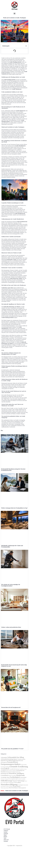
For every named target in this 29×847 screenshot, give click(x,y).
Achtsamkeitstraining (7, 759)
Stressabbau (17, 782)
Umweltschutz (3, 786)
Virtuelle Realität (16, 786)
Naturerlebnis (23, 777)
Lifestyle (6, 833)
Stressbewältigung (9, 784)
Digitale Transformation (19, 759)
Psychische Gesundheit (21, 778)
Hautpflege (3, 771)
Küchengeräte (4, 773)
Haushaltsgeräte (20, 770)
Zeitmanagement (22, 787)
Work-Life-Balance (13, 787)
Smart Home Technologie (8, 782)
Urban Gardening (9, 786)
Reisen (2, 790)
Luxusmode (4, 775)
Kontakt (6, 841)
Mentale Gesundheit (12, 775)
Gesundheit (5, 769)
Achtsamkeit (4, 757)
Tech (5, 838)
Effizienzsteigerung (13, 760)
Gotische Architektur (12, 770)
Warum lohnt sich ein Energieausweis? (11, 707)
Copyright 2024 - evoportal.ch (14, 845)
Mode (5, 835)
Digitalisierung (4, 760)
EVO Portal (7, 829)
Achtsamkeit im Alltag (15, 757)
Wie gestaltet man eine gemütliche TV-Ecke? (12, 748)
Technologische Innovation (23, 784)
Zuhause (6, 830)
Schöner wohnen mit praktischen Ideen (11, 627)
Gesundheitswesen (4, 770)
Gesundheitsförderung (14, 769)
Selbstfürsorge (6, 781)
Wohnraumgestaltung (4, 787)
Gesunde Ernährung (19, 766)
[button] (14, 13)
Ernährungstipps (24, 764)
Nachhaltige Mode (5, 777)
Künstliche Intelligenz (16, 773)
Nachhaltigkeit (15, 777)
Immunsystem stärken (10, 771)
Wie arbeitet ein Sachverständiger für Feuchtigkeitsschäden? (10, 585)
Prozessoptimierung (13, 778)
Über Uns (6, 839)
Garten (5, 832)
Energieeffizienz (12, 762)
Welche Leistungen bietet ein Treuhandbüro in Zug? (14, 508)
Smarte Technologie (19, 781)
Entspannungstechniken (10, 764)
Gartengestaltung (5, 766)
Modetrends (20, 775)
